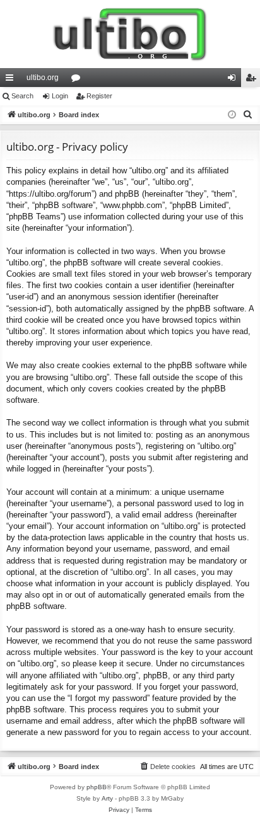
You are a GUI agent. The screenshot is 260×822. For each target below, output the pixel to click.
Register (99, 96)
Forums (78, 80)
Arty (107, 798)
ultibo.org (43, 77)
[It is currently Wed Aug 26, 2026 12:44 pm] (232, 115)
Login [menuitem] (234, 80)
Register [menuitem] (253, 80)
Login (60, 96)
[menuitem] (248, 115)
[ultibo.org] (130, 34)
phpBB (96, 787)
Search (22, 96)
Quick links (12, 80)
